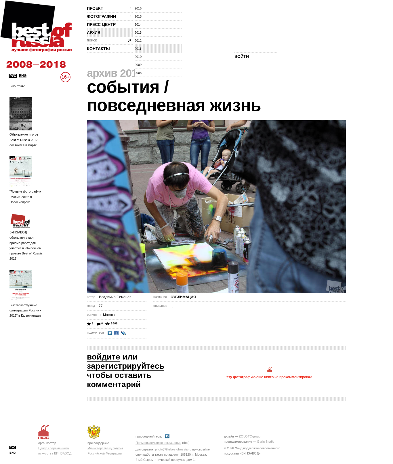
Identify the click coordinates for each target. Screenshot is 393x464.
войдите (103, 356)
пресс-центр (101, 24)
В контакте (17, 86)
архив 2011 (114, 73)
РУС (12, 76)
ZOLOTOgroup (249, 436)
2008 (138, 73)
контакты (98, 48)
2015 (138, 16)
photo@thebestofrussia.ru (173, 449)
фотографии (101, 16)
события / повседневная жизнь (174, 96)
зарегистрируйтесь (125, 366)
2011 (138, 48)
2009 (138, 64)
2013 (138, 32)
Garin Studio (265, 441)
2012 (138, 40)
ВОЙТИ (241, 56)
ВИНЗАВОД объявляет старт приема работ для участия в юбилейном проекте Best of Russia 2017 (25, 245)
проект (95, 8)
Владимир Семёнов (115, 297)
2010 (138, 56)
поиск (92, 40)
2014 (138, 24)
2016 (138, 8)
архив (93, 32)
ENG (22, 76)
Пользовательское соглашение (158, 442)
